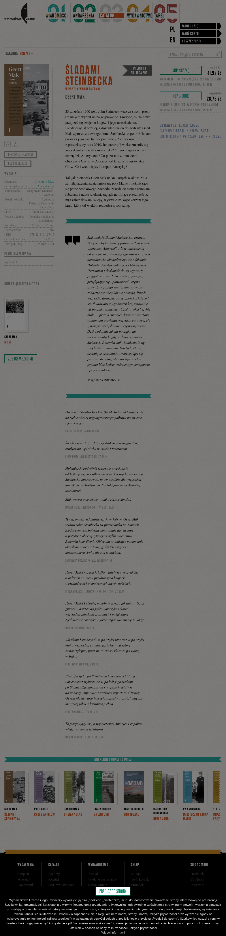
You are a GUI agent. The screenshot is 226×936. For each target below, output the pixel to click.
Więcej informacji (113, 932)
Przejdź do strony (113, 891)
